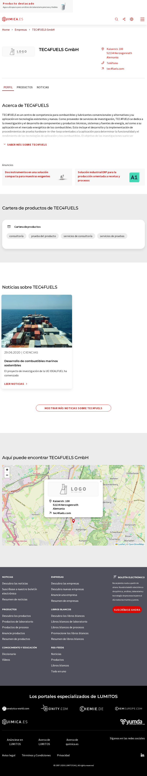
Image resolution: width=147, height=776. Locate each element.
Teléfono (112, 63)
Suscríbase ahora (127, 609)
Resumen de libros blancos (67, 639)
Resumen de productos (16, 639)
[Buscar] (116, 19)
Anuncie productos (13, 633)
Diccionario (9, 654)
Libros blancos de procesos (67, 627)
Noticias (43, 87)
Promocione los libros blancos (70, 633)
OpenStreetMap (136, 544)
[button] (73, 521)
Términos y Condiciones (36, 755)
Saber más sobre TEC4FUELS (27, 144)
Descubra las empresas (65, 583)
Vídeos (6, 659)
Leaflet (121, 544)
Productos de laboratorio (17, 621)
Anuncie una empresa (64, 595)
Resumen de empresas (65, 601)
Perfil (8, 87)
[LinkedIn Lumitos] (142, 755)
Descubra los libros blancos (68, 616)
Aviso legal (8, 755)
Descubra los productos (16, 616)
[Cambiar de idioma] (131, 19)
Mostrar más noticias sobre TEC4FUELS (73, 408)
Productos (25, 87)
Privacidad (63, 755)
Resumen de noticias (14, 599)
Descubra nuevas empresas (67, 589)
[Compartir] (124, 19)
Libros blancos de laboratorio (69, 621)
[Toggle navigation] (142, 19)
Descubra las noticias (15, 583)
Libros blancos (60, 665)
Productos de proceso (15, 627)
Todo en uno (58, 671)
